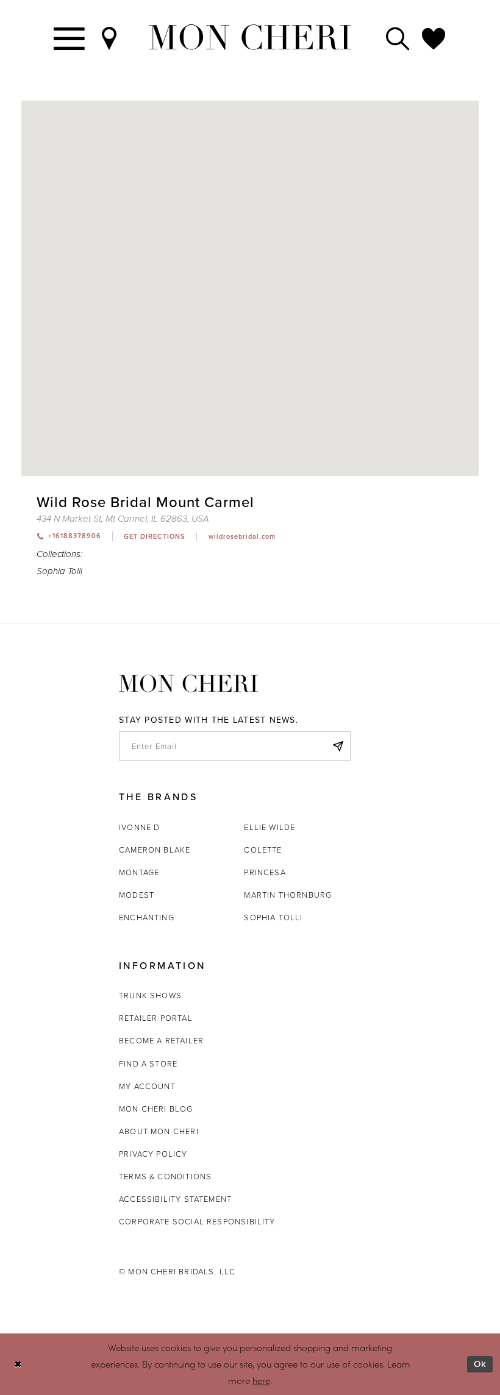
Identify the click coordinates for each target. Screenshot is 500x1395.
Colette (263, 849)
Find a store (148, 1063)
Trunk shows (150, 995)
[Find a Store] (110, 37)
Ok (480, 1363)
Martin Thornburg (288, 894)
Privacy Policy (153, 1153)
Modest (136, 894)
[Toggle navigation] (70, 37)
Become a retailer (161, 1040)
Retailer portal (156, 1017)
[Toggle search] (398, 37)
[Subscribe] (338, 746)
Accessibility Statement (175, 1198)
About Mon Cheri (159, 1131)
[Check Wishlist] (434, 37)
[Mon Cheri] (188, 683)
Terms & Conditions (165, 1176)
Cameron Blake (154, 849)
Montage (139, 872)
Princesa (264, 872)
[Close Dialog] (18, 1364)
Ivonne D (139, 827)
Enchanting (146, 917)
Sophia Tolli (59, 571)
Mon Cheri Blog (156, 1108)
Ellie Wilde (269, 827)
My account (147, 1086)
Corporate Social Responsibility (197, 1221)
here (261, 1380)
